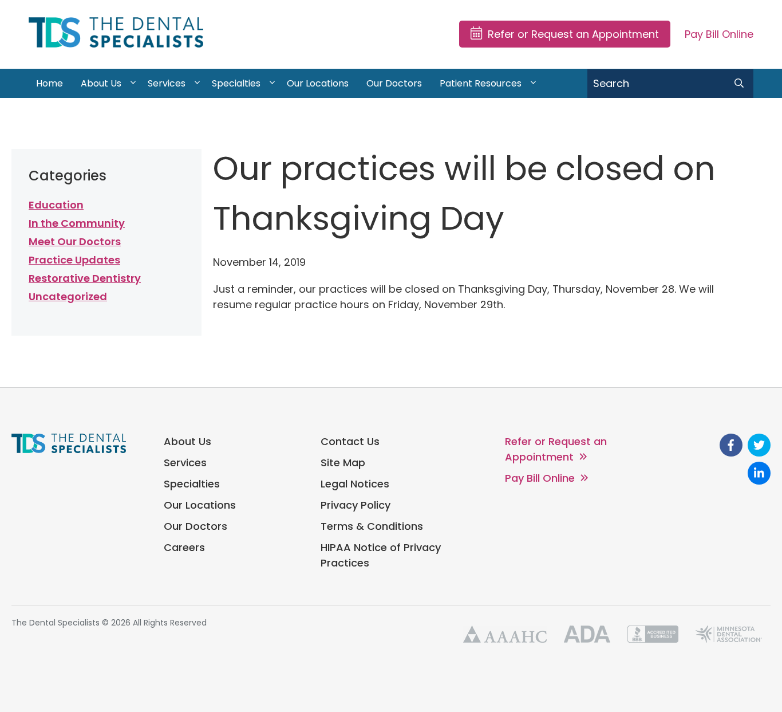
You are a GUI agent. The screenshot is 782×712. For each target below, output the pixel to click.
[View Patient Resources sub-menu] (533, 83)
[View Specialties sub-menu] (272, 83)
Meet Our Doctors (75, 241)
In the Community (77, 223)
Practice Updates (74, 260)
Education (56, 205)
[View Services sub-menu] (197, 83)
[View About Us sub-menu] (133, 83)
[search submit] (739, 83)
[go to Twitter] (759, 445)
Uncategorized (68, 296)
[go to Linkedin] (759, 473)
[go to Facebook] (731, 445)
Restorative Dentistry (85, 278)
